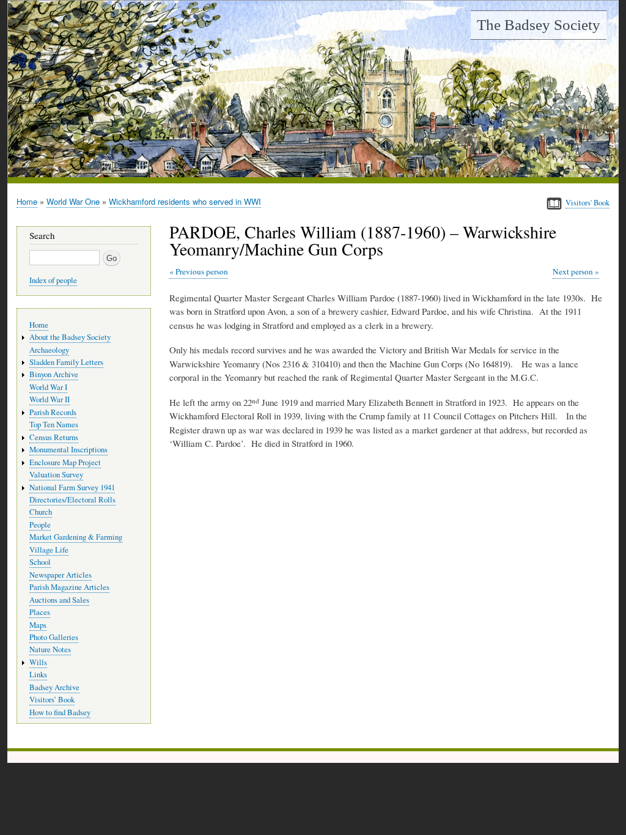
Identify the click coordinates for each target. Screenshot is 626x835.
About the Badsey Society (70, 337)
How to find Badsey (59, 712)
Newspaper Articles (60, 575)
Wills (38, 662)
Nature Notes (50, 649)
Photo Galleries (53, 637)
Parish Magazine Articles (69, 587)
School (40, 562)
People (40, 525)
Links (38, 674)
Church (40, 512)
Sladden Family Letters (66, 362)
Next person (573, 271)
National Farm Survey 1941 (72, 487)
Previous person (201, 271)
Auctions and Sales (59, 600)
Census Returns (53, 437)
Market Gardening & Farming (75, 537)
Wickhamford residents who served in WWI (185, 201)
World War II (49, 399)
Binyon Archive (53, 374)
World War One (73, 201)
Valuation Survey (56, 474)
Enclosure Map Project (65, 462)
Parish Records (52, 412)
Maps (37, 625)
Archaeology (49, 350)
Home (27, 201)
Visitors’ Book (52, 699)
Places (39, 612)
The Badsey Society (538, 25)
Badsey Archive (54, 687)
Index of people (53, 280)
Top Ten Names (53, 424)
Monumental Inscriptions (68, 449)
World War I (48, 387)
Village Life (48, 550)
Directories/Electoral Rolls (72, 500)
